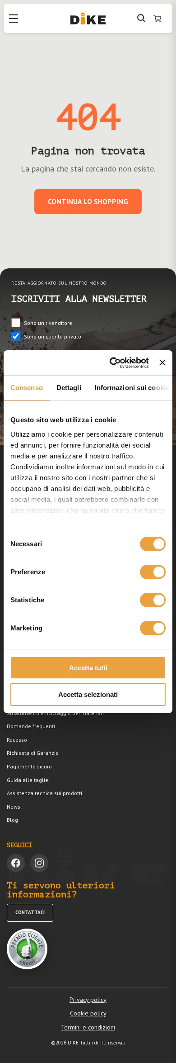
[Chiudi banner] (162, 362)
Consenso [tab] (26, 387)
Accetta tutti (88, 668)
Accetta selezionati (88, 694)
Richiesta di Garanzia (33, 752)
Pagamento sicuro (29, 766)
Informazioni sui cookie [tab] (132, 387)
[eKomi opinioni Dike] (27, 949)
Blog (12, 819)
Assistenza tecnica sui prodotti (44, 793)
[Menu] (13, 18)
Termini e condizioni (88, 1027)
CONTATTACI (30, 912)
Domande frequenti (31, 726)
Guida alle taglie (27, 780)
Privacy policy (88, 1000)
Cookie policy (88, 1013)
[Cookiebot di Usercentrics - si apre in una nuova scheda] (112, 363)
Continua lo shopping (88, 201)
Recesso (17, 739)
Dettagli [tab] (68, 387)
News (13, 806)
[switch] (153, 572)
